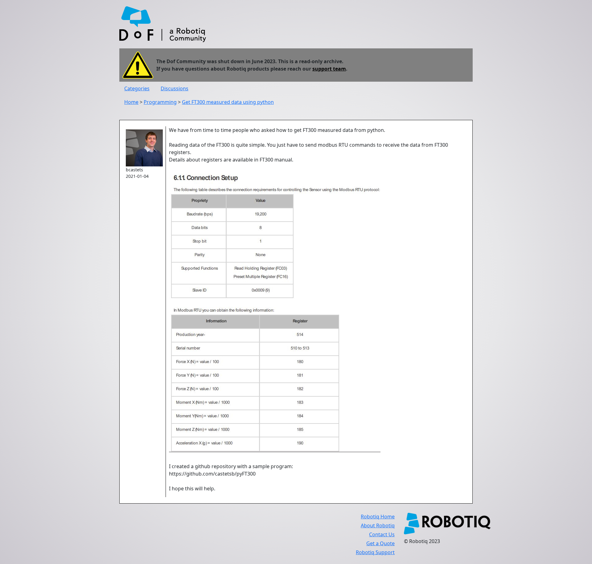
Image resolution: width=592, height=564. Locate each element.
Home (131, 102)
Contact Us (382, 534)
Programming (160, 102)
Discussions (174, 88)
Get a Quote (380, 543)
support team (329, 68)
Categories (137, 88)
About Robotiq (378, 525)
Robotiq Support (375, 552)
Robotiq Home (378, 516)
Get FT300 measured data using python (228, 102)
